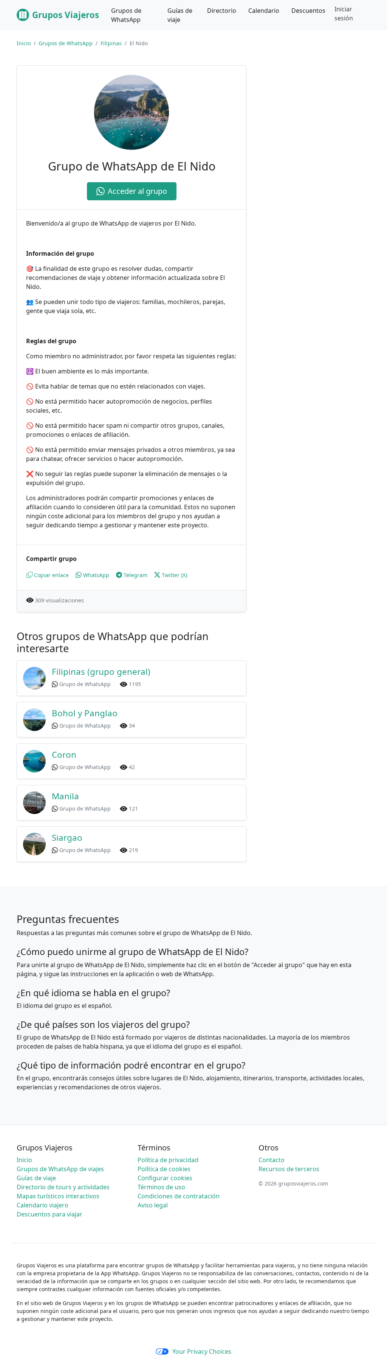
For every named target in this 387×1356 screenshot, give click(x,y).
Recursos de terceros (289, 1169)
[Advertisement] (317, 112)
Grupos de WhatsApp (66, 43)
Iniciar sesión (343, 13)
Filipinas (111, 43)
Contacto (272, 1160)
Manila (65, 796)
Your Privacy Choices (201, 1351)
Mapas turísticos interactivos (58, 1196)
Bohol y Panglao (85, 713)
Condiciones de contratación (179, 1196)
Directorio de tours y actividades (63, 1187)
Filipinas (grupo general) (101, 671)
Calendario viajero (42, 1205)
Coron (64, 754)
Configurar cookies (165, 1178)
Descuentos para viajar (49, 1214)
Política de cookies (164, 1169)
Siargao (67, 837)
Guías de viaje (36, 1178)
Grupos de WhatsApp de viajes (60, 1169)
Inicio (24, 43)
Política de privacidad (168, 1160)
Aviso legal (153, 1205)
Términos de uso (161, 1187)
